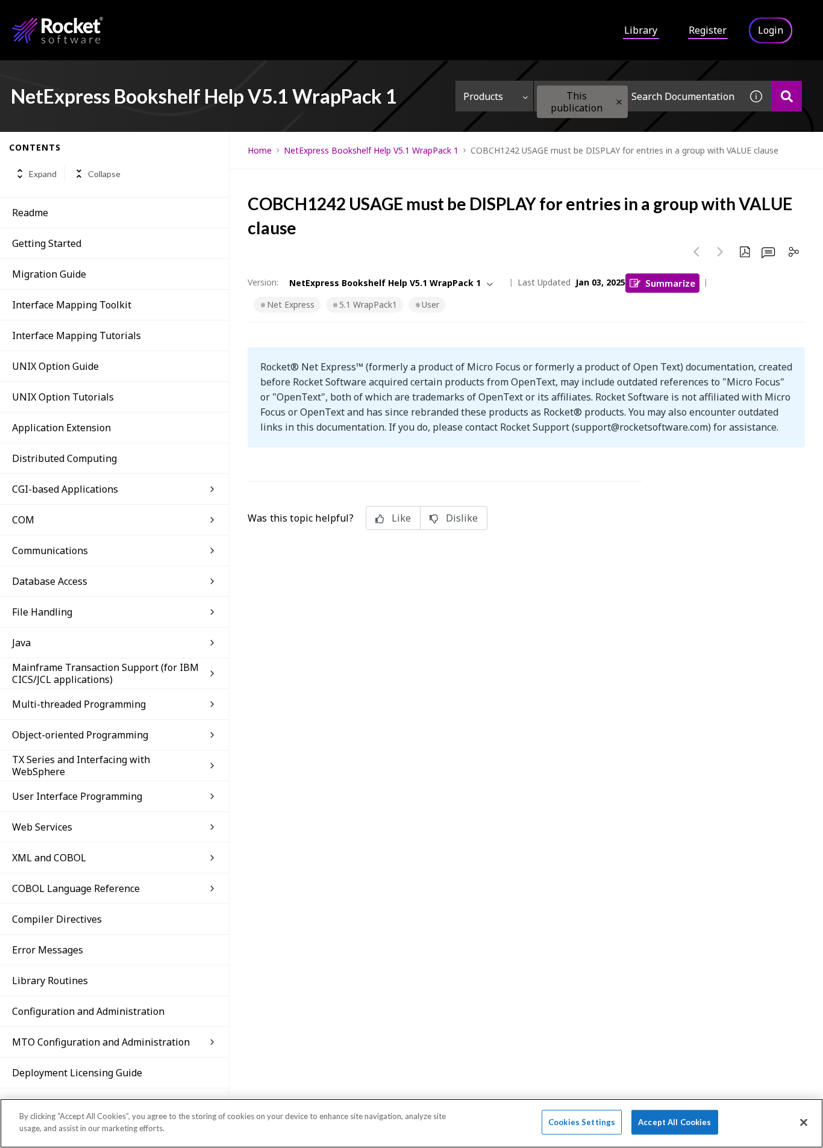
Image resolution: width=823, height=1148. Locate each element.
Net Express (290, 304)
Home (260, 150)
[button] (619, 102)
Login (770, 30)
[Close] (803, 1122)
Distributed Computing (64, 458)
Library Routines (50, 980)
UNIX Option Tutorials (63, 397)
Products (483, 96)
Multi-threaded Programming (79, 704)
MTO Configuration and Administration (101, 1042)
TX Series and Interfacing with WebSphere (81, 765)
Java (21, 642)
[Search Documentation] (786, 96)
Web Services (42, 827)
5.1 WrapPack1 (368, 304)
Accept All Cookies (674, 1122)
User (430, 304)
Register (708, 30)
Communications (50, 550)
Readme (30, 212)
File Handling (42, 612)
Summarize (670, 283)
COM (23, 519)
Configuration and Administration (88, 1011)
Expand (43, 174)
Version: (263, 282)
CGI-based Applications (65, 489)
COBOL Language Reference (76, 888)
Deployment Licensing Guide (77, 1072)
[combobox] (637, 96)
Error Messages (47, 949)
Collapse (104, 174)
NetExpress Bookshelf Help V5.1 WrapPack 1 (371, 150)
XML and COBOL (49, 857)
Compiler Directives (57, 919)
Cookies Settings (581, 1122)
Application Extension (61, 427)
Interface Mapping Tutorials (76, 335)
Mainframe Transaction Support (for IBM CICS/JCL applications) (105, 673)
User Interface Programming (77, 796)
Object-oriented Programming (80, 734)
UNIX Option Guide (55, 366)
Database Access (49, 581)
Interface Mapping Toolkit (71, 304)
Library (640, 30)
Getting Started (46, 243)
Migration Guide (49, 274)
